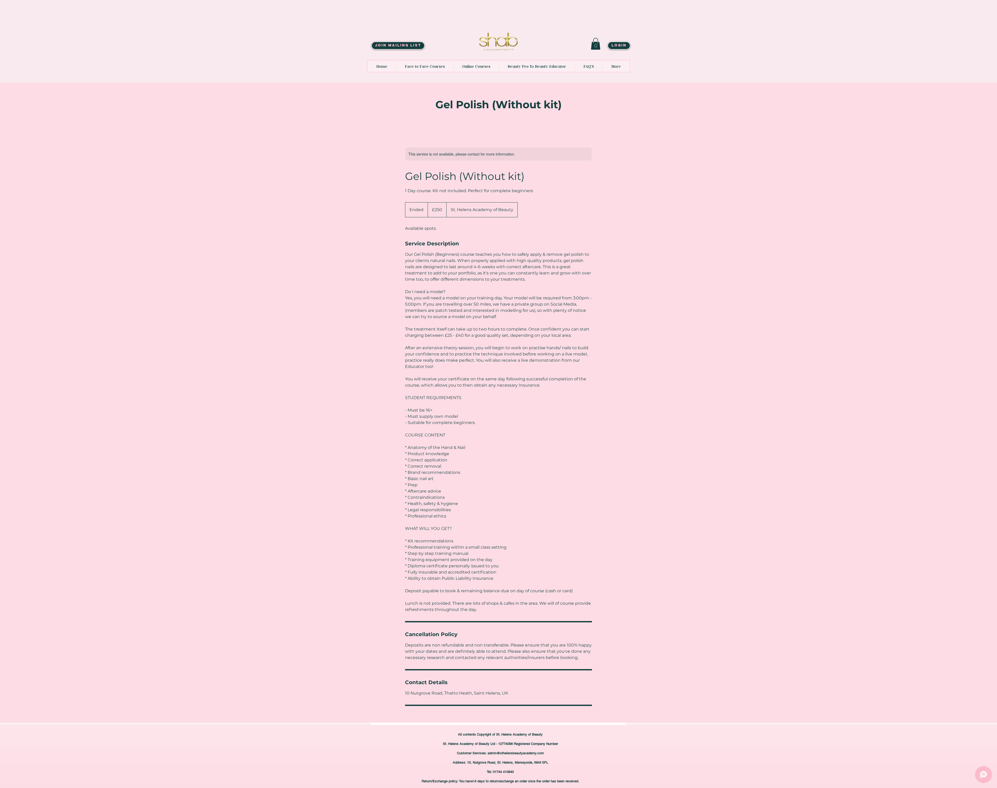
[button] (596, 44)
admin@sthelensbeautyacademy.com (516, 753)
